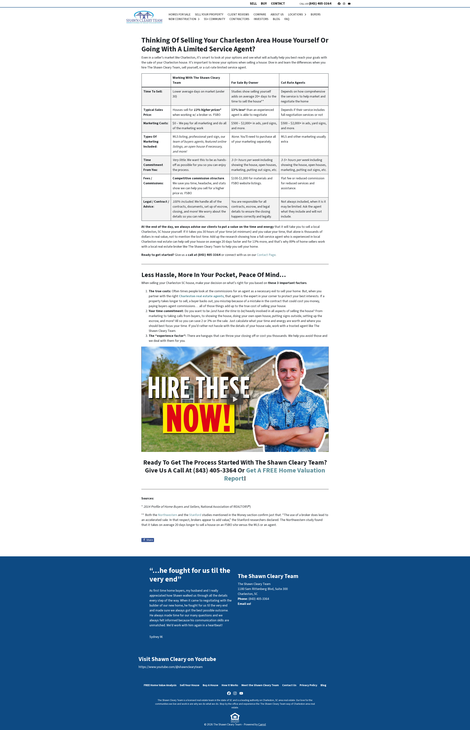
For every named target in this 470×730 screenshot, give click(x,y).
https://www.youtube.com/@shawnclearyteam (171, 667)
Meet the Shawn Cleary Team (260, 685)
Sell (253, 3)
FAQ (286, 19)
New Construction (182, 19)
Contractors (239, 19)
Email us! (244, 604)
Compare (260, 14)
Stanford (195, 515)
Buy (264, 3)
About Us (277, 14)
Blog (276, 19)
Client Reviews (238, 14)
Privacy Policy (308, 685)
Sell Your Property (209, 14)
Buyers (316, 14)
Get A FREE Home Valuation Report (274, 474)
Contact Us (289, 685)
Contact (278, 3)
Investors (261, 19)
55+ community (214, 19)
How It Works (230, 685)
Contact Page (266, 255)
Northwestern (167, 515)
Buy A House (210, 685)
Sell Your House (189, 685)
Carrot (262, 724)
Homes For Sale (180, 14)
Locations (295, 14)
